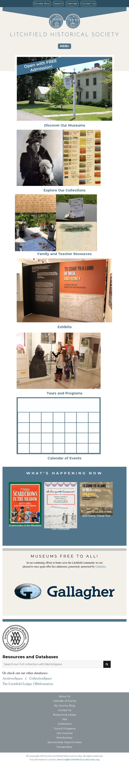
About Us (64, 696)
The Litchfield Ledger (17, 683)
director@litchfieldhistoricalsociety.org (78, 759)
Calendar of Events (64, 700)
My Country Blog (64, 705)
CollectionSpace (40, 678)
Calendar (72, 3)
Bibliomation (44, 683)
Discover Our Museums (64, 125)
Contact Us (88, 3)
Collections (64, 723)
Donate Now (42, 3)
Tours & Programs (65, 728)
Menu (64, 46)
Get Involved (64, 733)
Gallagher (100, 566)
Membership (64, 737)
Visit (64, 719)
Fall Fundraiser (61, 529)
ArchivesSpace (13, 678)
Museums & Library (64, 714)
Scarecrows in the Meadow (25, 525)
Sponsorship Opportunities (64, 742)
